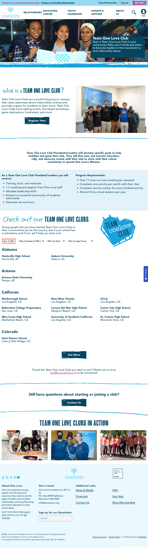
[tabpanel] (74, 40)
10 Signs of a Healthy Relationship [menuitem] (58, 3)
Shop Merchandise (123, 502)
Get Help (118, 496)
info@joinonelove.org (63, 373)
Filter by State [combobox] (54, 241)
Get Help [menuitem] (139, 3)
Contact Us (82, 502)
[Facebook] (14, 477)
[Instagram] (7, 477)
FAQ (115, 490)
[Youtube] (18, 477)
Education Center (50, 12)
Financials (82, 496)
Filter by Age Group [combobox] (77, 241)
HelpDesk (142, 537)
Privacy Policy (114, 537)
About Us (120, 12)
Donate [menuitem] (124, 3)
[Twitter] (11, 477)
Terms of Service (99, 537)
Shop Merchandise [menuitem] (108, 2)
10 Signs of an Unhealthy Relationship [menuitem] (20, 3)
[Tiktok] (3, 477)
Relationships (32, 12)
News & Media (85, 490)
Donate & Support (97, 12)
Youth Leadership (75, 12)
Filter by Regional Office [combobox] (30, 241)
